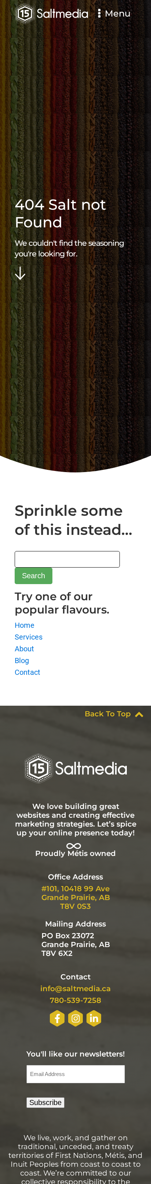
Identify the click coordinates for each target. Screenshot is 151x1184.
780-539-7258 (75, 1000)
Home (24, 625)
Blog (22, 660)
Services (29, 637)
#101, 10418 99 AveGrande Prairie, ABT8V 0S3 (75, 897)
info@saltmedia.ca (75, 988)
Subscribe (45, 1102)
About (24, 648)
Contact (27, 672)
